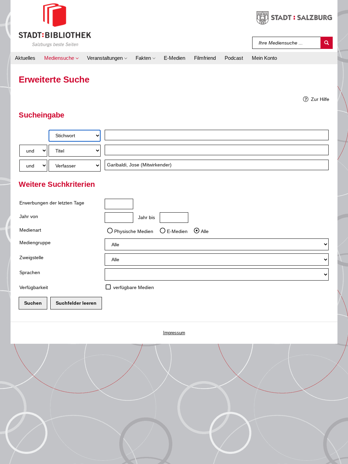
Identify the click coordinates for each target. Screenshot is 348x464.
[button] (61, 58)
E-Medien (177, 231)
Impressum (174, 332)
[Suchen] (326, 43)
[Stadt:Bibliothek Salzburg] (55, 25)
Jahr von (28, 216)
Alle (205, 231)
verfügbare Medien (133, 287)
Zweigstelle (31, 257)
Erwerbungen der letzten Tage (51, 203)
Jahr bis (146, 217)
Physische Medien (133, 231)
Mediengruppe (35, 242)
